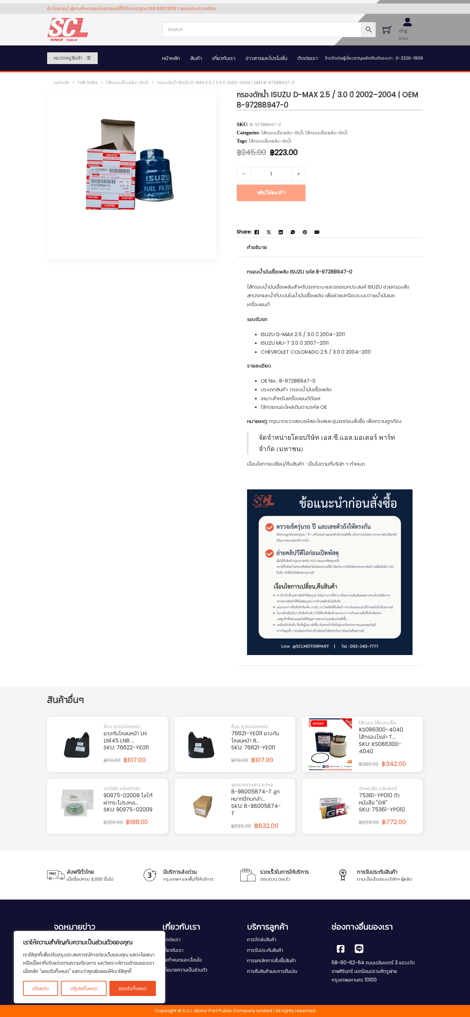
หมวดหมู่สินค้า (68, 58)
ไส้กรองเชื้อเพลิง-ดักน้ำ (127, 82)
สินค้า (196, 58)
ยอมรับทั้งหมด (133, 988)
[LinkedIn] (281, 232)
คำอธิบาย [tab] (257, 247)
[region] (89, 967)
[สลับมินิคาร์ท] (387, 29)
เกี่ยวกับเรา (223, 58)
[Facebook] (257, 232)
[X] (269, 232)
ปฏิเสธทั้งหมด (84, 988)
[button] (200, 106)
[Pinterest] (305, 232)
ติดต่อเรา (308, 58)
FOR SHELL (88, 82)
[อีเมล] (317, 232)
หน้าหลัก (171, 58)
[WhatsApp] (293, 232)
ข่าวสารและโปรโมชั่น (266, 58)
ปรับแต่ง (40, 988)
